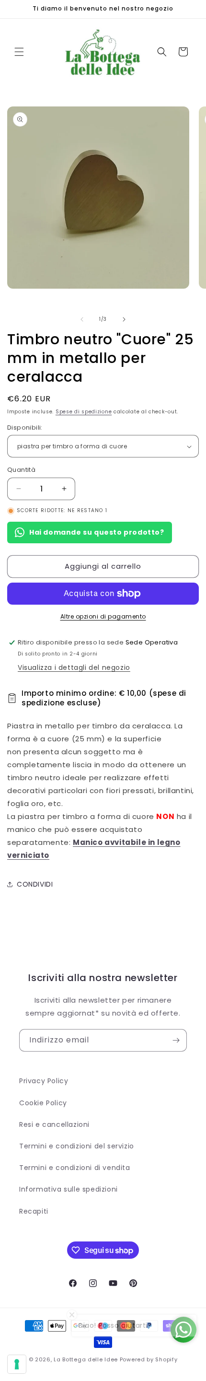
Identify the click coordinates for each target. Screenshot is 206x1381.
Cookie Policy (43, 1103)
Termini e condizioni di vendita (74, 1167)
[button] (19, 51)
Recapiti (33, 1211)
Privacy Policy (43, 1081)
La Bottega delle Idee (86, 1359)
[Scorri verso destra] (124, 319)
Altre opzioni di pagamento (103, 616)
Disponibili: (25, 427)
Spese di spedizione (84, 411)
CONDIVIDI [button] (35, 884)
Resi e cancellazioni (54, 1124)
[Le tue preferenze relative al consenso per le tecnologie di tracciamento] (17, 1364)
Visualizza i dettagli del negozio (74, 667)
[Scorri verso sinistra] (81, 319)
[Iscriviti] (175, 1040)
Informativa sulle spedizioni (68, 1189)
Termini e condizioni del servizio (76, 1146)
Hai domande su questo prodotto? (96, 532)
